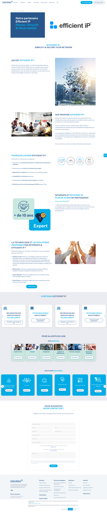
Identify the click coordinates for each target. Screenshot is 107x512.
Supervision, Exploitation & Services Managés (45, 490)
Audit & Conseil (42, 482)
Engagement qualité (88, 487)
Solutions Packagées (73, 490)
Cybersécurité (71, 485)
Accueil (13, 11)
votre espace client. (53, 450)
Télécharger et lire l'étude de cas (14, 322)
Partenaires (36, 2)
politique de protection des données (34, 503)
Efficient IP (22, 11)
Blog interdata (53, 7)
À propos (85, 482)
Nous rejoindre (44, 2)
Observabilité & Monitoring (74, 487)
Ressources (86, 493)
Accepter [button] (70, 509)
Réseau (70, 482)
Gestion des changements (60, 492)
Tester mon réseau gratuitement (40, 320)
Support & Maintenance (44, 487)
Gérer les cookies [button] (64, 509)
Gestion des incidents (59, 486)
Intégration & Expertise (44, 485)
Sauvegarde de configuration (57, 489)
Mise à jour (56, 495)
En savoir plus (18, 357)
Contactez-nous (87, 2)
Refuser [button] (76, 509)
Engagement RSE (87, 490)
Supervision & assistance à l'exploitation (60, 483)
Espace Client (99, 2)
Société (30, 7)
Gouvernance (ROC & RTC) (60, 497)
